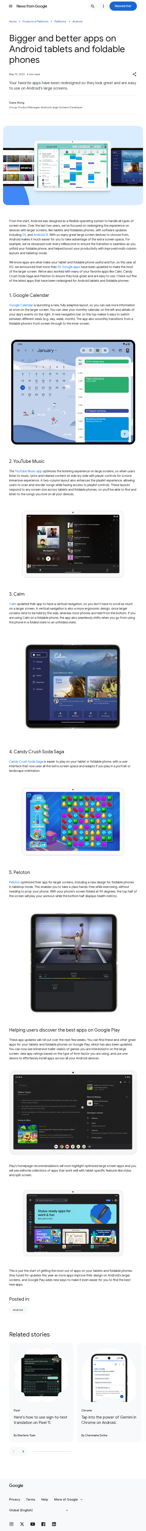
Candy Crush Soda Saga (26, 762)
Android (77, 21)
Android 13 (40, 235)
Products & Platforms (35, 21)
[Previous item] (13, 1451)
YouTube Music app (28, 471)
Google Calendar (21, 305)
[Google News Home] (32, 6)
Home (13, 21)
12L (24, 235)
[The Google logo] (16, 1486)
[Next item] (23, 1451)
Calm (12, 604)
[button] (123, 6)
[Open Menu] (10, 6)
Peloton (14, 882)
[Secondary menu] (103, 6)
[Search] (92, 6)
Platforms (60, 21)
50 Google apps (69, 267)
